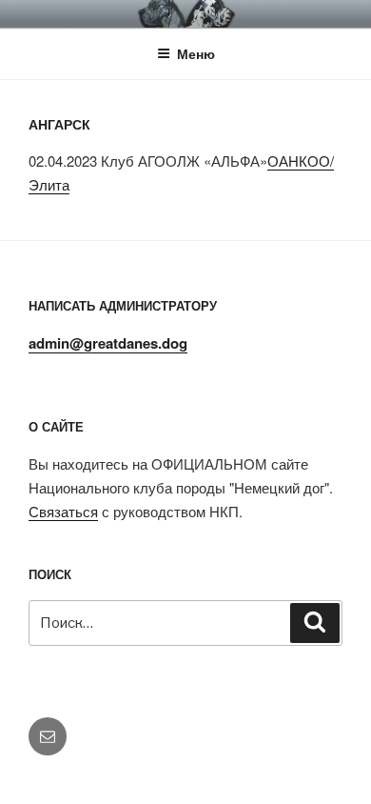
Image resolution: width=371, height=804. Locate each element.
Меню (196, 53)
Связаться (63, 511)
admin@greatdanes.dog (108, 342)
